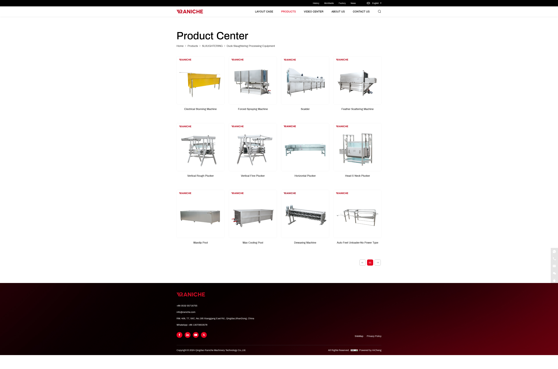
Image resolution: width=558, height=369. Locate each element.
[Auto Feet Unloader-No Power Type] (357, 214)
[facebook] (179, 335)
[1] (363, 262)
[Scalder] (305, 80)
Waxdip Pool (200, 242)
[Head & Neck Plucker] (357, 147)
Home (180, 46)
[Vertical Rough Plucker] (201, 147)
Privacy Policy (374, 336)
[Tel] (554, 258)
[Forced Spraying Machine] (253, 80)
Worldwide (329, 3)
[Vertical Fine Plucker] (253, 147)
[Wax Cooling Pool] (253, 214)
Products (288, 11)
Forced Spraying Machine (253, 109)
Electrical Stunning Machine (200, 109)
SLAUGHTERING (212, 46)
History (316, 3)
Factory (342, 3)
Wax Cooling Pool (253, 242)
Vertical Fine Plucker (253, 175)
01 (370, 262)
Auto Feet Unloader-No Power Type (357, 242)
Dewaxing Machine (305, 242)
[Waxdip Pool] (201, 214)
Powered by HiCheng (370, 350)
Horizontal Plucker (305, 175)
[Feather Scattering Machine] (357, 80)
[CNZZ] (354, 350)
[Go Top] (554, 280)
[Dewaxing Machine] (305, 214)
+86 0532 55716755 (187, 305)
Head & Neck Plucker (357, 175)
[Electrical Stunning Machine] (201, 80)
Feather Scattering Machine (357, 109)
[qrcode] (554, 273)
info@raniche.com (186, 311)
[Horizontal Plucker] (305, 147)
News (353, 3)
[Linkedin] (188, 335)
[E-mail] (554, 266)
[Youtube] (196, 335)
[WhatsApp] (554, 251)
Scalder (305, 109)
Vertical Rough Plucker (200, 175)
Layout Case (264, 11)
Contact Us (361, 11)
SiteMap (359, 336)
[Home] (190, 11)
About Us (338, 11)
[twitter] (204, 335)
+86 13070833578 (197, 324)
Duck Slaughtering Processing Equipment (251, 46)
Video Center (313, 11)
